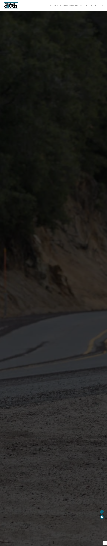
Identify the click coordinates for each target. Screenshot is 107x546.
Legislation (53, 290)
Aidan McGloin (53, 306)
